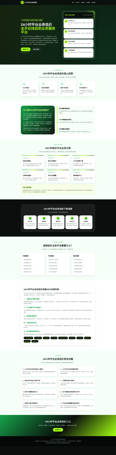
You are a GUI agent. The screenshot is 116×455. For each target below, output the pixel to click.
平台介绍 (77, 2)
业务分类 (83, 2)
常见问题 (93, 2)
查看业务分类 (26, 49)
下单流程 (88, 2)
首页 (73, 2)
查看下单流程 (36, 49)
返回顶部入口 (58, 429)
